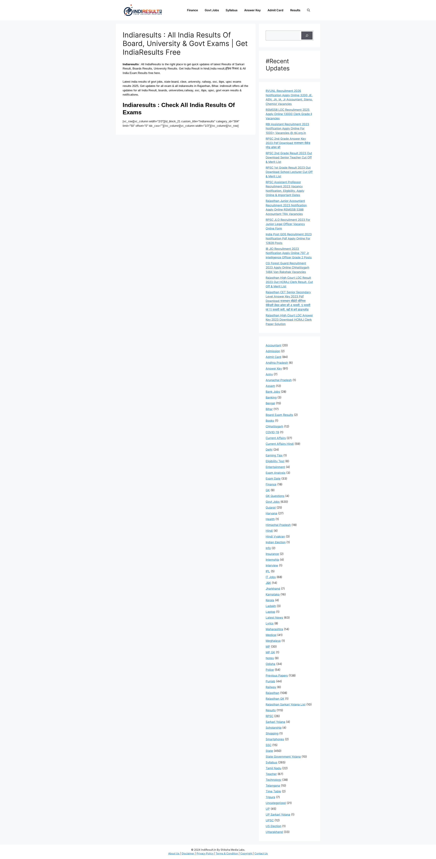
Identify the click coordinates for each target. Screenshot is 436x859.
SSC (268, 745)
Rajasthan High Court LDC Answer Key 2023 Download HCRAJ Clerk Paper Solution (289, 320)
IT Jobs (271, 577)
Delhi (269, 449)
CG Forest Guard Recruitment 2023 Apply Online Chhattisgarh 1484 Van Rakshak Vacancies (287, 268)
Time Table (273, 791)
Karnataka (273, 594)
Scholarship (274, 727)
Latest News (274, 617)
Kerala (270, 600)
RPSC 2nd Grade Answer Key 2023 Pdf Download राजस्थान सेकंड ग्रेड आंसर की (288, 143)
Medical (271, 635)
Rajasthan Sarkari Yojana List (286, 704)
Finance (192, 10)
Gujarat (271, 507)
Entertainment (275, 467)
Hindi (269, 530)
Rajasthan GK (275, 698)
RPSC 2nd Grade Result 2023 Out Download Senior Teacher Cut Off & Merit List (289, 157)
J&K (268, 583)
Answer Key (252, 10)
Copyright (246, 853)
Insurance (272, 554)
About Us (174, 853)
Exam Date (273, 478)
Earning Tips (274, 455)
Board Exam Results (279, 415)
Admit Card (275, 10)
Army (269, 374)
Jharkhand (273, 588)
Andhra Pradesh (277, 362)
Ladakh (271, 606)
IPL (268, 571)
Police (270, 669)
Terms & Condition (227, 853)
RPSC (269, 716)
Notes (270, 658)
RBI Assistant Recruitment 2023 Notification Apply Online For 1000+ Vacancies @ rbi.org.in (287, 128)
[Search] (307, 36)
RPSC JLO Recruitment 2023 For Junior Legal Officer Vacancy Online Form (288, 224)
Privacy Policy (205, 853)
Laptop (270, 611)
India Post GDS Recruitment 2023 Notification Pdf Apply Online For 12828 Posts (289, 239)
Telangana (273, 785)
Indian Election (276, 542)
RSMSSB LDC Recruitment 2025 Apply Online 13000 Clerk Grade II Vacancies (289, 114)
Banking (271, 397)
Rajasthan (272, 693)
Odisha (270, 664)
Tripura (270, 797)
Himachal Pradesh (278, 525)
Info (268, 548)
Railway (271, 687)
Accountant (273, 345)
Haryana (271, 513)
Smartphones (275, 739)
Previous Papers (277, 675)
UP (268, 808)
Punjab (270, 681)
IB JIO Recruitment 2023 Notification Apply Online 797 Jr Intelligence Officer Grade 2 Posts (289, 253)
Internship (272, 559)
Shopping (272, 733)
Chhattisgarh (274, 426)
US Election (273, 826)
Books (270, 420)
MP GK (270, 652)
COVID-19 (272, 432)
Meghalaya (273, 640)
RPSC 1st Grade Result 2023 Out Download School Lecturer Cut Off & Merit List (289, 172)
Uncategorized (276, 803)
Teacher (271, 774)
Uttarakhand (274, 832)
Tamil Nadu (273, 768)
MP (268, 646)
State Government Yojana (283, 756)
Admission (273, 351)
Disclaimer (188, 853)
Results (295, 10)
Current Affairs (276, 438)
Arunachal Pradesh (279, 380)
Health (270, 519)
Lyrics (270, 623)
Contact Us (261, 853)
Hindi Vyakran (275, 536)
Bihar (269, 409)
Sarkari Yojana (275, 722)
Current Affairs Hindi (280, 444)
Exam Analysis (275, 472)
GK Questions (275, 496)
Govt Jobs (212, 10)
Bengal (270, 403)
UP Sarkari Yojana (278, 814)
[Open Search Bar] (308, 10)
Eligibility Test (275, 461)
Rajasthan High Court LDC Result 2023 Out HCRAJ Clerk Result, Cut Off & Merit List (289, 282)
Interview (272, 565)
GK (268, 490)
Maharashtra (274, 629)
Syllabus (231, 10)
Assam (270, 386)
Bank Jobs (273, 391)
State (269, 751)
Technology (273, 779)
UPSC (270, 820)
